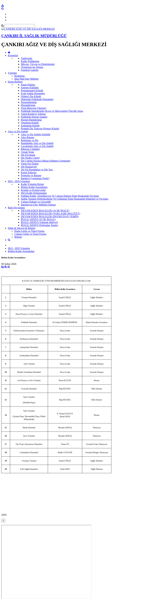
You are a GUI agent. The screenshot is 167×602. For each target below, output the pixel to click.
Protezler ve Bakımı (31, 175)
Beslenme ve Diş (29, 140)
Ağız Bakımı (27, 137)
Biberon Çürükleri (30, 149)
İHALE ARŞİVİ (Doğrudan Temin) (39, 225)
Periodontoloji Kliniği (32, 90)
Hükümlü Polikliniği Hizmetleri (37, 99)
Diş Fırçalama (28, 155)
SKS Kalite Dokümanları (34, 193)
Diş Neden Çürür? (30, 157)
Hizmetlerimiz (28, 105)
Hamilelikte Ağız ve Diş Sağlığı (37, 143)
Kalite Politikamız (30, 61)
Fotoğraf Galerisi (29, 70)
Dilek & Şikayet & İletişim (21, 228)
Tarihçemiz (26, 58)
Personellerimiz (29, 102)
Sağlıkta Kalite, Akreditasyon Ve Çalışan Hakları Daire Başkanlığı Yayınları (60, 196)
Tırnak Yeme (27, 152)
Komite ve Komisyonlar (33, 190)
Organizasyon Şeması (32, 67)
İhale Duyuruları (16, 207)
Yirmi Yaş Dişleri (29, 163)
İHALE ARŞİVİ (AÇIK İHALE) (38, 219)
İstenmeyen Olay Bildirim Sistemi (38, 204)
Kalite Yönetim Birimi (32, 184)
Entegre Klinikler (30, 87)
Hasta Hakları (28, 84)
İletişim (18, 237)
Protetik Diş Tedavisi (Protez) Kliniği (40, 128)
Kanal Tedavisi (28, 172)
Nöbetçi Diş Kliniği (31, 96)
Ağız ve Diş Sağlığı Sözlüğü (35, 134)
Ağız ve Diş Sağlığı (18, 131)
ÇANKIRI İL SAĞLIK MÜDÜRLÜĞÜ (34, 36)
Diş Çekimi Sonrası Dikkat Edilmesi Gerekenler (45, 160)
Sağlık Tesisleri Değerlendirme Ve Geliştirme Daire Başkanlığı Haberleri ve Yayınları (64, 198)
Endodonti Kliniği (30, 125)
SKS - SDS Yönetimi (19, 181)
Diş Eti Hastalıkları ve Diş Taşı (37, 169)
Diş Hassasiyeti (29, 166)
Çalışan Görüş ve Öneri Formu (30, 234)
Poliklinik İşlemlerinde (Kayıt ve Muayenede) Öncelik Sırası (52, 111)
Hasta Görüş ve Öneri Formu (29, 231)
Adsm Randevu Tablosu (33, 114)
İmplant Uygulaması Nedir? (35, 178)
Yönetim (12, 73)
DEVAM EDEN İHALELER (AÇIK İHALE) (45, 210)
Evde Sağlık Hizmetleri (33, 93)
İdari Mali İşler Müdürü (26, 78)
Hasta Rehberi (15, 81)
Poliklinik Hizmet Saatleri (34, 116)
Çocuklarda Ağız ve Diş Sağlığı (37, 146)
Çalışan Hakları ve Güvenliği (36, 201)
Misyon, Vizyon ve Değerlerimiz (38, 64)
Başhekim (19, 75)
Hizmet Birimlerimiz (31, 119)
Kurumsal (13, 55)
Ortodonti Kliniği (30, 122)
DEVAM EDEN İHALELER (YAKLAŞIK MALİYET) (50, 213)
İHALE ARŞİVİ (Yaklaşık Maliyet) (39, 222)
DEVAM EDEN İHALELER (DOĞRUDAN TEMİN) (50, 216)
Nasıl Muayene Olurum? (33, 108)
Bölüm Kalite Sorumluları (34, 187)
